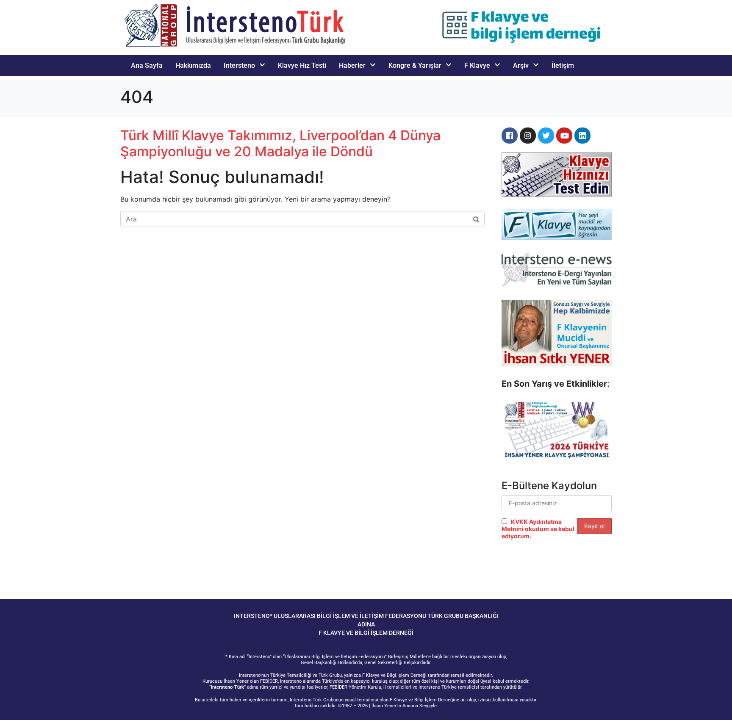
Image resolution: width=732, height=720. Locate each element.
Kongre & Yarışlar (414, 65)
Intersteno (239, 65)
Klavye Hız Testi (302, 65)
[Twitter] (546, 135)
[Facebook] (510, 135)
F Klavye (477, 65)
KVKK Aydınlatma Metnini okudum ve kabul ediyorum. (538, 529)
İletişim (563, 65)
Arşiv (521, 65)
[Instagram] (528, 135)
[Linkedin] (582, 135)
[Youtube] (564, 135)
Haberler (352, 65)
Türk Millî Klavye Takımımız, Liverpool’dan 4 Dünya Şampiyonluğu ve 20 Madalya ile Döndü (280, 143)
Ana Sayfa (147, 65)
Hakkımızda (193, 65)
